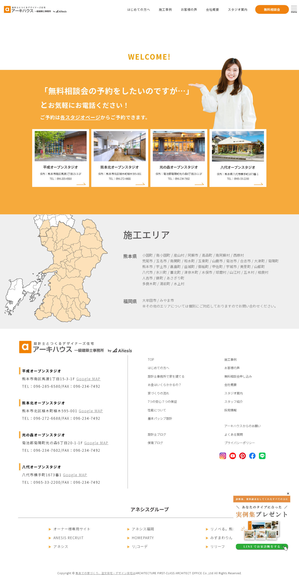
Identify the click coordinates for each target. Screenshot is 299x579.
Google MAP (88, 378)
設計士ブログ (157, 434)
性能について (157, 410)
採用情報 (230, 410)
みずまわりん (221, 537)
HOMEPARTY (143, 537)
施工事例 (165, 9)
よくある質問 (233, 434)
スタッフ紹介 (233, 401)
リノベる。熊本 (223, 528)
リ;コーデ (140, 546)
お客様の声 (189, 9)
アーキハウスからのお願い (242, 426)
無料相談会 (272, 9)
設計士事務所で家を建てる (166, 376)
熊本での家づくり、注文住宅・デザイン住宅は (105, 573)
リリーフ (217, 546)
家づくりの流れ (158, 393)
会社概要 (212, 9)
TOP (151, 359)
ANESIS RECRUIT (68, 537)
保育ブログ (155, 442)
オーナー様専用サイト (72, 528)
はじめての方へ (138, 9)
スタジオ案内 (238, 9)
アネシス (60, 546)
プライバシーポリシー (239, 442)
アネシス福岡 (143, 528)
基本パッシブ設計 (160, 418)
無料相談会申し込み (238, 376)
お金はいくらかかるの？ (164, 384)
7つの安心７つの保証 (162, 401)
